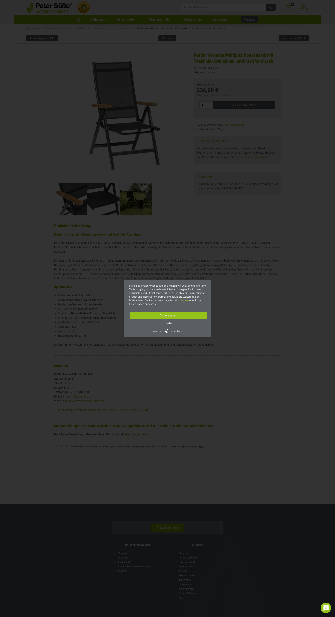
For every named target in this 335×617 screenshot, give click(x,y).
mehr (168, 323)
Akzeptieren (168, 315)
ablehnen (183, 300)
